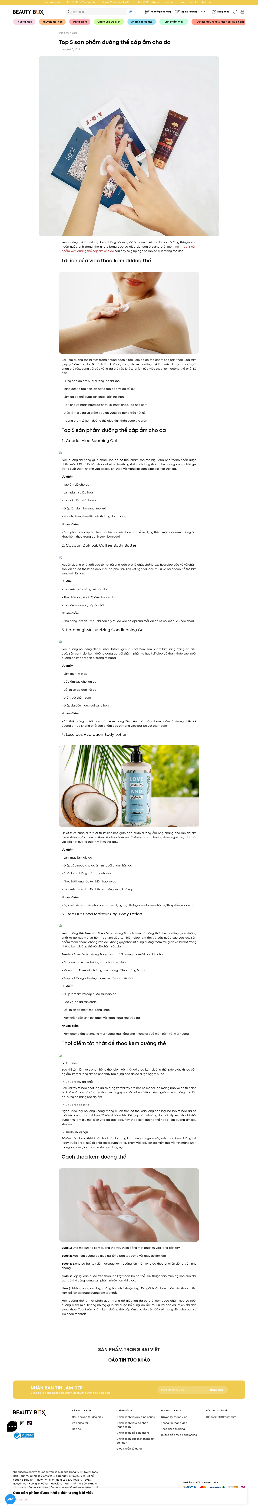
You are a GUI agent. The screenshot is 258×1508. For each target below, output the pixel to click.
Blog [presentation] (74, 32)
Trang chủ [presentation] (64, 32)
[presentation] (29, 11)
